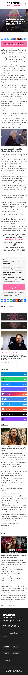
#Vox (17, 657)
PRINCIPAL (17, 15)
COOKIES (13, 671)
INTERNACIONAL (16, 321)
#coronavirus (6, 646)
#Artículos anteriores (8, 643)
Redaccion (3, 362)
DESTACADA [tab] (4, 425)
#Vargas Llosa (9, 306)
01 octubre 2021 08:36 (16, 27)
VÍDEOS (9, 315)
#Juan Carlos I (6, 653)
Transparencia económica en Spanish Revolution (11, 621)
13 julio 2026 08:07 (8, 605)
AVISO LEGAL (11, 670)
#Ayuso (17, 643)
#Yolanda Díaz (7, 660)
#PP (4, 657)
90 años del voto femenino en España (15, 318)
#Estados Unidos (7, 650)
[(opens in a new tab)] (4, 316)
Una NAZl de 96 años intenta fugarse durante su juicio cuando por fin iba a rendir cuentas (13, 327)
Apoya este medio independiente (14, 287)
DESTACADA (9, 321)
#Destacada (15, 646)
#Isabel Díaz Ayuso (18, 650)
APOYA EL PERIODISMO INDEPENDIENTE (12, 45)
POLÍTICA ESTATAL (10, 15)
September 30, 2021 (14, 250)
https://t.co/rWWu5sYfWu (14, 239)
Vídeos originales (17, 315)
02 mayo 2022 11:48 (8, 362)
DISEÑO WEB (19, 671)
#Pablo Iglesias (16, 653)
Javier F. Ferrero (9, 27)
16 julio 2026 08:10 (8, 528)
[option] (14, 479)
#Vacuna (11, 657)
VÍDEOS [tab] (3, 533)
